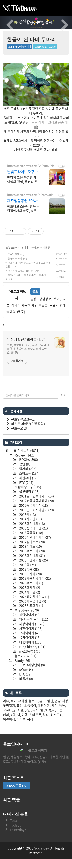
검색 (63, 395)
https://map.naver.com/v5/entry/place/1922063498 (31, 165)
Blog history (31, 646)
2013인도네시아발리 (36, 509)
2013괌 (27, 514)
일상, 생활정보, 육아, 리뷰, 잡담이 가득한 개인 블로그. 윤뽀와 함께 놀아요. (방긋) (28, 348)
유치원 (22, 700)
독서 (35, 710)
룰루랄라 (28, 491)
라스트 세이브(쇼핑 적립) (28, 423)
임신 (50, 700)
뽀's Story (11, 247)
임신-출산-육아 (34, 619)
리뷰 (6, 700)
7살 (13, 714)
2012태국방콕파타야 (36, 500)
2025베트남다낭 (32, 601)
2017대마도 (30, 546)
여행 (25, 714)
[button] (5, 22)
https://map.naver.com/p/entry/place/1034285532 (32, 194)
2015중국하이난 (33, 528)
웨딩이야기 (29, 614)
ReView (25, 455)
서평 (65, 700)
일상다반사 (47, 710)
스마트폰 (28, 473)
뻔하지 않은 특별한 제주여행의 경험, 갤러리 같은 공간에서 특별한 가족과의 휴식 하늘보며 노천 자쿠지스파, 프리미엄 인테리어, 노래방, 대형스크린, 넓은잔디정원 (23, 179)
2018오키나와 (31, 555)
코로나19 (9, 710)
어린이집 (9, 719)
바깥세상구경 (27, 486)
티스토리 (56, 714)
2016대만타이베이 (34, 537)
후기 (14, 700)
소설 (20, 710)
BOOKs (28, 459)
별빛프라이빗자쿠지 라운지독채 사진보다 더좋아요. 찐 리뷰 (23, 171)
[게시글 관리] (21, 231)
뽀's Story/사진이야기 (19, 46)
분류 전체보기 (24, 450)
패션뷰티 (28, 477)
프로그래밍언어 (31, 664)
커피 (6, 714)
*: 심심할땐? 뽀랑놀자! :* (26, 339)
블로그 (33, 700)
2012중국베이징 (33, 505)
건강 (58, 700)
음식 (30, 719)
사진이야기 (24, 247)
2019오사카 (30, 573)
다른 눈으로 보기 (13, 258)
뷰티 (42, 700)
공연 (25, 464)
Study (22, 660)
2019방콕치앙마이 (34, 578)
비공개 (25, 678)
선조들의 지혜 (12, 254)
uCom (25, 669)
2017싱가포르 (31, 541)
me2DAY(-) (29, 651)
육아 (62, 705)
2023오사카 (29, 587)
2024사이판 (29, 592)
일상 (46, 714)
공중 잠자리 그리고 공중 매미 (50, 124)
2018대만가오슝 (33, 560)
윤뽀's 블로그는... (23, 419)
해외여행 (44, 705)
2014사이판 (30, 518)
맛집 (28, 710)
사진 (54, 705)
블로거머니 (25, 655)
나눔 (60, 710)
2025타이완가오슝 (33, 596)
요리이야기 (29, 632)
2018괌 (27, 564)
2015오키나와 (31, 523)
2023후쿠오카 (30, 582)
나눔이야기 (30, 642)
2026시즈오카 (30, 605)
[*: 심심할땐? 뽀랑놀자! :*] (20, 8)
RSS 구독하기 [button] (18, 785)
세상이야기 (31, 623)
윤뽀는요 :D (19, 428)
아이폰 (21, 719)
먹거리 (27, 468)
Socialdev (41, 848)
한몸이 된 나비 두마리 (31, 39)
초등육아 (30, 705)
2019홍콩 (28, 569)
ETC (25, 482)
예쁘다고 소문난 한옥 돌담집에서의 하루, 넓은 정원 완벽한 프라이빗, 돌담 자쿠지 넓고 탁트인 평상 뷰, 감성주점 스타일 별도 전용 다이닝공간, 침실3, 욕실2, (23, 208)
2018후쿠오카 (31, 550)
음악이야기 (29, 637)
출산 (20, 705)
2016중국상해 (30, 532)
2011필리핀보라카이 (36, 496)
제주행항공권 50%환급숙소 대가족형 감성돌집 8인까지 (23, 200)
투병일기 (9, 705)
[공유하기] (16, 231)
